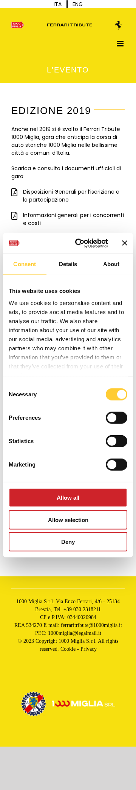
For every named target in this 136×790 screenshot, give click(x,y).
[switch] (116, 418)
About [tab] (111, 264)
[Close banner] (124, 243)
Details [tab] (68, 264)
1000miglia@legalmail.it (74, 633)
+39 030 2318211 (82, 609)
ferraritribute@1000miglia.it (91, 625)
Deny (68, 542)
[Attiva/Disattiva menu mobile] (121, 44)
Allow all (68, 497)
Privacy (88, 649)
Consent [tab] (24, 264)
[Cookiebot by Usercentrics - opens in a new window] (79, 243)
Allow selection (68, 519)
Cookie (68, 649)
